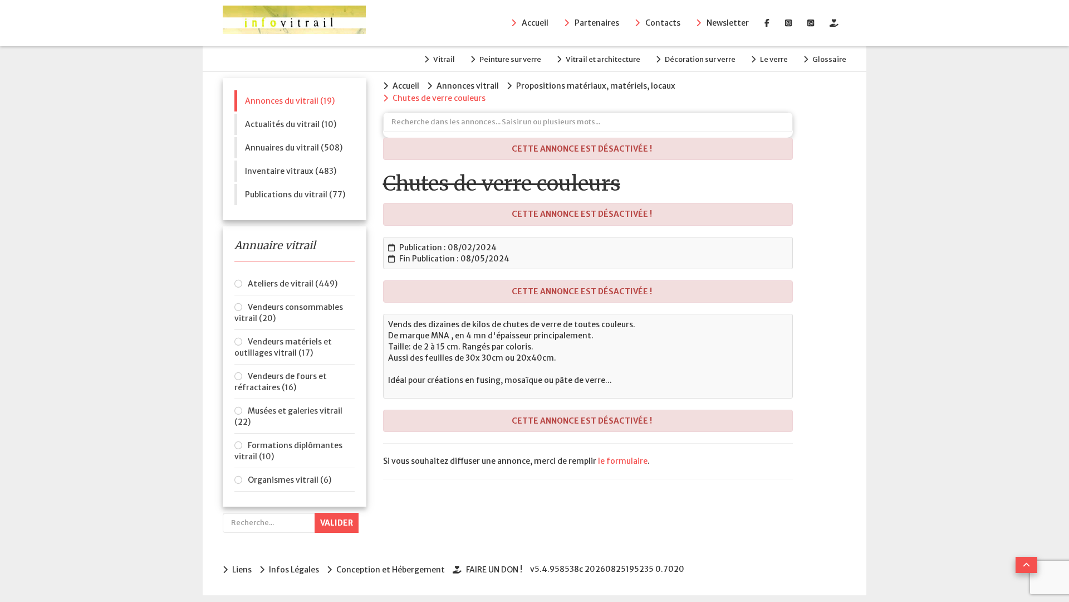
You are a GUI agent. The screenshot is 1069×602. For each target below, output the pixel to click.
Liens (242, 570)
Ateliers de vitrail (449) (292, 284)
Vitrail (444, 59)
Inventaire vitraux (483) (290, 171)
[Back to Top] (1026, 565)
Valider (336, 523)
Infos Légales (294, 570)
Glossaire (829, 59)
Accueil (535, 23)
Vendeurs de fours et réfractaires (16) (280, 381)
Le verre (774, 59)
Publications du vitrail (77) (295, 195)
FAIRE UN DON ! (494, 570)
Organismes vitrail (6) (289, 480)
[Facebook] (766, 23)
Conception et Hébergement (390, 570)
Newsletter (728, 23)
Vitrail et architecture (603, 59)
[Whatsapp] (810, 23)
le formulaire (623, 461)
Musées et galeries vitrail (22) (288, 416)
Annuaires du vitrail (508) (293, 148)
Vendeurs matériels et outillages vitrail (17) (283, 347)
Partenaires (597, 23)
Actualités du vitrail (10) (290, 124)
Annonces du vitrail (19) (290, 101)
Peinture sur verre (510, 59)
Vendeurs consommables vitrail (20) (288, 312)
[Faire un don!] (834, 23)
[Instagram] (788, 23)
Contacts (662, 23)
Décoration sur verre (700, 59)
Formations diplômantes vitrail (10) (288, 451)
